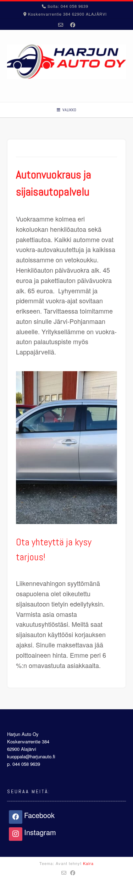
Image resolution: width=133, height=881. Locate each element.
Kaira (88, 863)
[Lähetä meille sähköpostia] (61, 24)
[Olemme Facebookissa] (73, 24)
